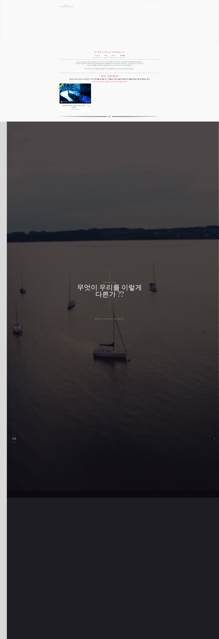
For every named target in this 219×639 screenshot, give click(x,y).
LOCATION (142, 6)
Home (88, 6)
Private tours (97, 6)
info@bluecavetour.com (153, 1)
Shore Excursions (120, 6)
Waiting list (151, 6)
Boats (128, 6)
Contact (135, 6)
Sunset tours (107, 6)
